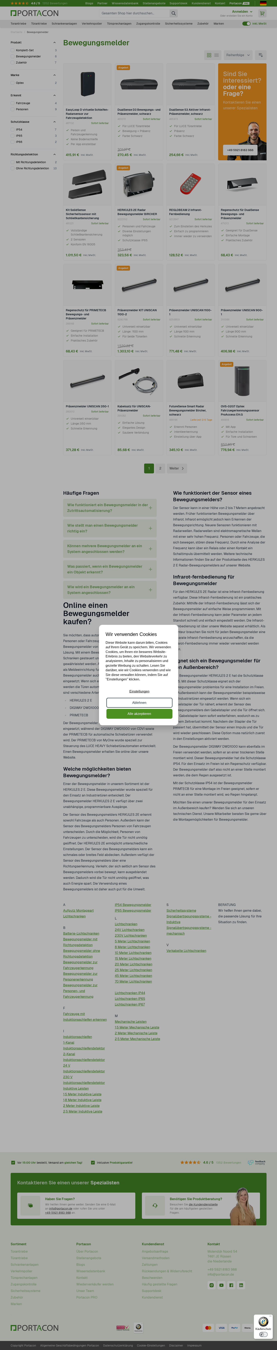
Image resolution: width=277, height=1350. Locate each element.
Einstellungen (139, 691)
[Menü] (270, 1317)
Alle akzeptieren (139, 713)
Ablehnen (139, 702)
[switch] (263, 1334)
